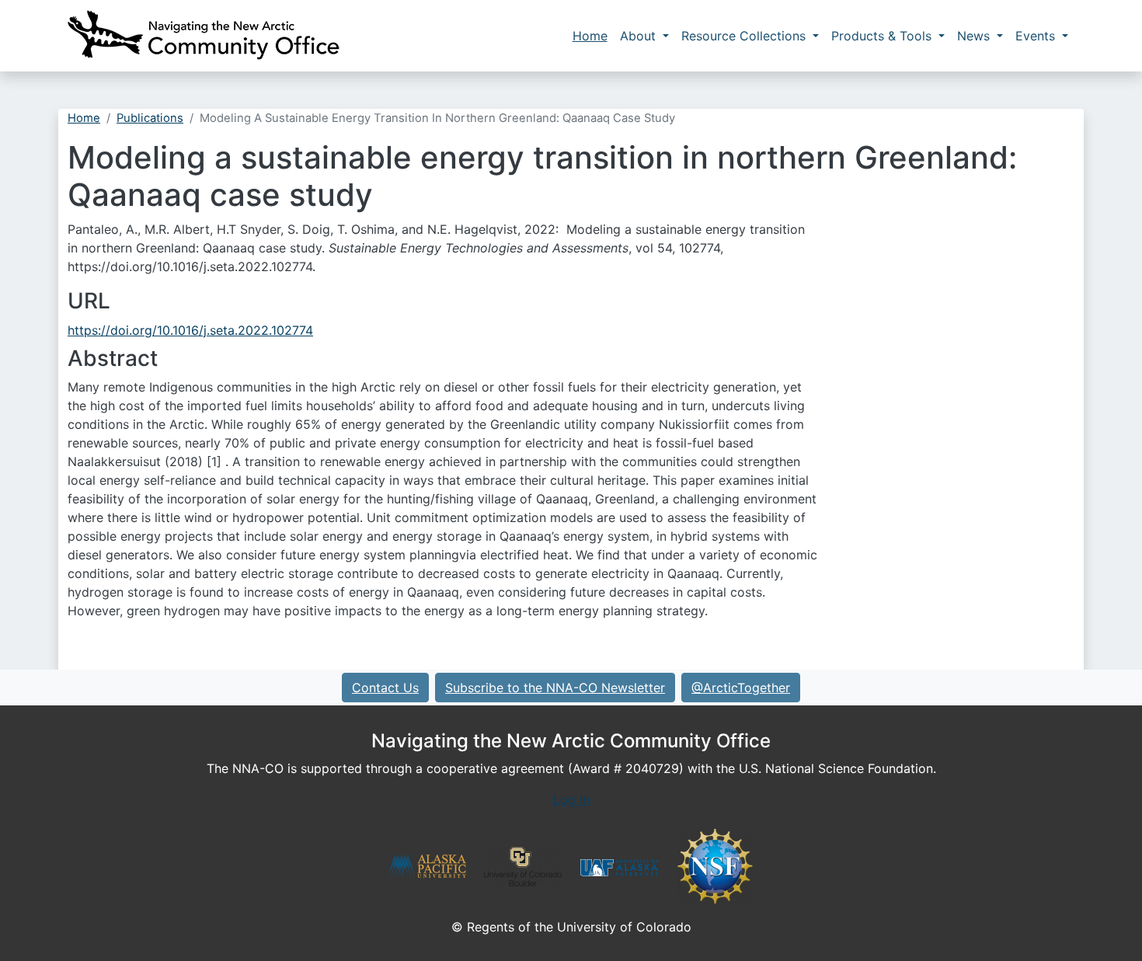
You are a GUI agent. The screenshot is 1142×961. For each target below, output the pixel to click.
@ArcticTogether (740, 687)
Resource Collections (745, 36)
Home (590, 36)
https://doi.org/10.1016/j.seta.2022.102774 (190, 330)
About (640, 36)
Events (1037, 36)
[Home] (203, 35)
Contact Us (385, 687)
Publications (150, 118)
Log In (571, 799)
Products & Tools (883, 36)
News (975, 36)
